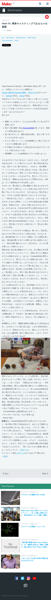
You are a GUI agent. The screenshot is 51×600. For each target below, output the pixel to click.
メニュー (47, 3)
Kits (3, 38)
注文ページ (24, 450)
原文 (5, 456)
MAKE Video (32, 38)
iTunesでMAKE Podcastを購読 (14, 93)
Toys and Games (7, 40)
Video (16, 40)
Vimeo (21, 96)
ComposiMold (28, 128)
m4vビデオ (32, 93)
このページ (20, 453)
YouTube (8, 96)
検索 (39, 3)
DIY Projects (10, 38)
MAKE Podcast (21, 38)
